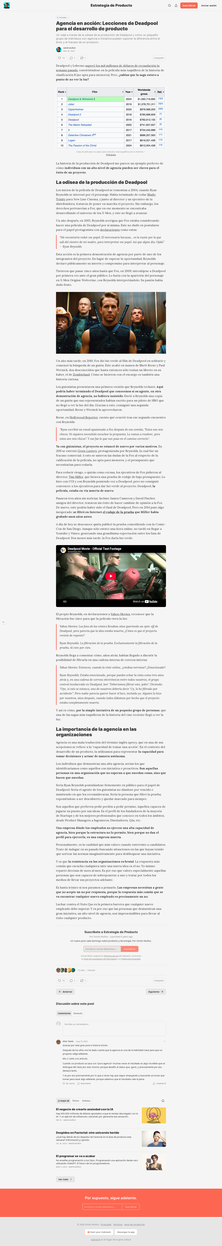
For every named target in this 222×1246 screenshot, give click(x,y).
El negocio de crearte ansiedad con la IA (84, 1109)
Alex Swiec (68, 1041)
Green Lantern (87, 451)
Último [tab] (75, 1100)
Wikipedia (111, 154)
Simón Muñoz (69, 48)
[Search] (169, 5)
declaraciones (110, 230)
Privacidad (106, 1224)
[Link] (51, 182)
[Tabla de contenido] (3, 623)
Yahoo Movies (120, 614)
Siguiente (153, 991)
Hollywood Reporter (84, 417)
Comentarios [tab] (64, 1013)
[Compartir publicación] (176, 5)
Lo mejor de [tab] (63, 1100)
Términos (117, 1224)
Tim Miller (76, 477)
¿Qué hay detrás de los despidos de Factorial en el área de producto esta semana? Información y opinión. (93, 1138)
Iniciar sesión (209, 5)
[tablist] (70, 1013)
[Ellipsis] (164, 1041)
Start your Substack (100, 1232)
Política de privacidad (130, 959)
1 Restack (91, 970)
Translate (62, 17)
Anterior (67, 991)
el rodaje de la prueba (118, 512)
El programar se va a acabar (75, 1156)
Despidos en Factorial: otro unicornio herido (87, 1132)
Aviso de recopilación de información (100, 959)
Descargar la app (126, 1232)
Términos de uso (111, 956)
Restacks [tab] (78, 1013)
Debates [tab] (86, 1100)
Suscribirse (189, 5)
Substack (95, 1239)
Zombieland (81, 374)
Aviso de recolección (134, 1224)
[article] (111, 1116)
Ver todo (63, 1179)
